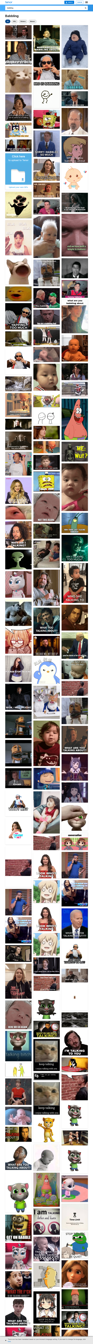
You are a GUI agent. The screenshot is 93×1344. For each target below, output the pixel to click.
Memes (32, 21)
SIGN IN (79, 2)
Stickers (23, 21)
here (9, 1341)
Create (70, 2)
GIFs (14, 21)
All (8, 21)
